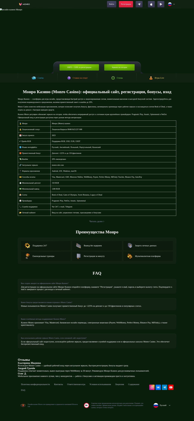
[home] (24, 4)
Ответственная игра (76, 384)
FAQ (23, 390)
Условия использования (100, 384)
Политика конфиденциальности (35, 384)
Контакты (58, 384)
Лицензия (119, 384)
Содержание (133, 384)
